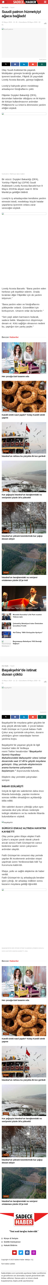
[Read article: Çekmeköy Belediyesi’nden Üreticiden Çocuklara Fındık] (6, 625)
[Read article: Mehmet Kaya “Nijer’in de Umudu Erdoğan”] (24, 601)
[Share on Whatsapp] (42, 64)
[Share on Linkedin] (24, 64)
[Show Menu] (45, 2)
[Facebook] (27, 1252)
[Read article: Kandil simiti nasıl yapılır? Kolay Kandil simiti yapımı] (24, 396)
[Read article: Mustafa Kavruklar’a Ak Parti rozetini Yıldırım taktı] (6, 617)
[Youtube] (14, 1252)
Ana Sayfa (5, 7)
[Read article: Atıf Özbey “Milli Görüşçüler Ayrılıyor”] (6, 634)
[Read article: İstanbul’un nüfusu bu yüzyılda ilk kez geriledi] (24, 438)
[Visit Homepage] (25, 2)
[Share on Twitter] (6, 64)
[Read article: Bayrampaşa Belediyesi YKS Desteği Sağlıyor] (6, 643)
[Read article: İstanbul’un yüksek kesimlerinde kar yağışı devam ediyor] (24, 517)
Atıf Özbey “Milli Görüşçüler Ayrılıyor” (28, 632)
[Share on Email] (33, 64)
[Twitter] (21, 1252)
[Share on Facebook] (15, 64)
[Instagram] (33, 1252)
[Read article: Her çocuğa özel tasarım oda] (24, 358)
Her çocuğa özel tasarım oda (15, 376)
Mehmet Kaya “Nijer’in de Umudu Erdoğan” (20, 608)
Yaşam (12, 7)
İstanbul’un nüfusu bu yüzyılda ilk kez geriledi (23, 456)
